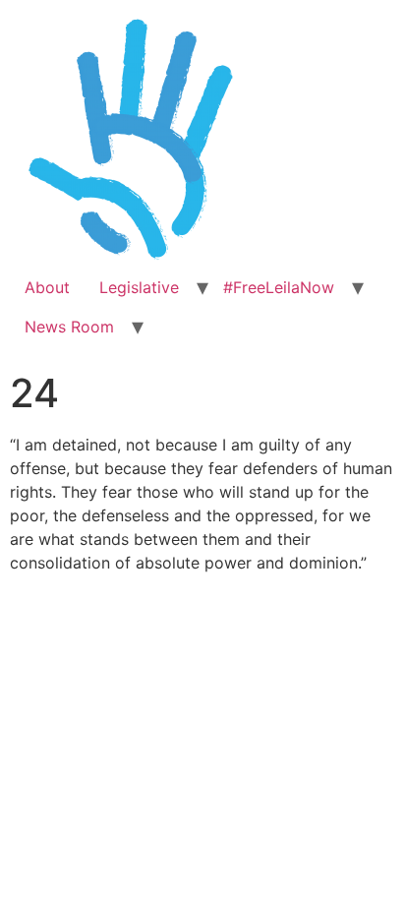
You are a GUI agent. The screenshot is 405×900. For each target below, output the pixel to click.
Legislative (139, 287)
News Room (69, 326)
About (47, 287)
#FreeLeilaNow (278, 287)
